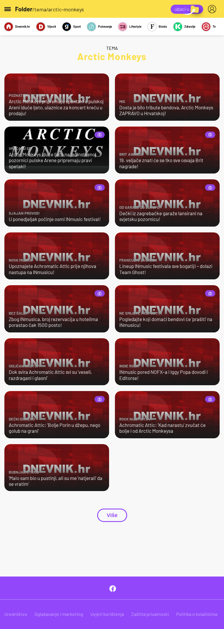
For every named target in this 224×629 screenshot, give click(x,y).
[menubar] (213, 9)
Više (112, 515)
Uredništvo (15, 614)
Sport (77, 26)
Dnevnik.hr (22, 26)
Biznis (163, 26)
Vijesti (51, 26)
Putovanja (105, 26)
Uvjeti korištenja (107, 614)
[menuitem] (213, 9)
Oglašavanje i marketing (58, 614)
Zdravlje (189, 26)
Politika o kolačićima (196, 614)
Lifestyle (135, 26)
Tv (214, 26)
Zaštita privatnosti (150, 614)
